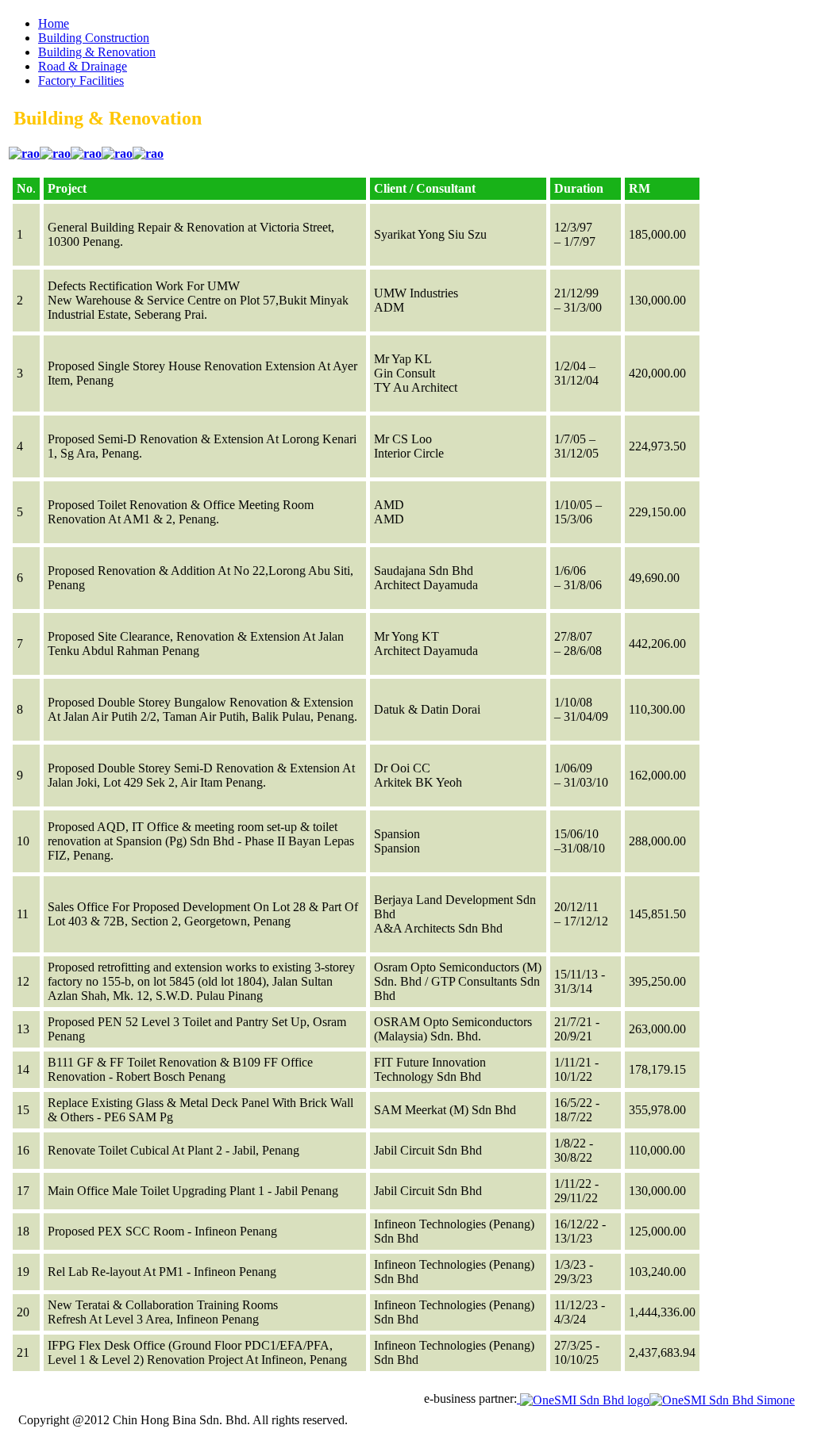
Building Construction (93, 37)
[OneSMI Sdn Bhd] (656, 1398)
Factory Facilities (81, 80)
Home (53, 23)
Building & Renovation (97, 52)
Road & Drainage (82, 66)
